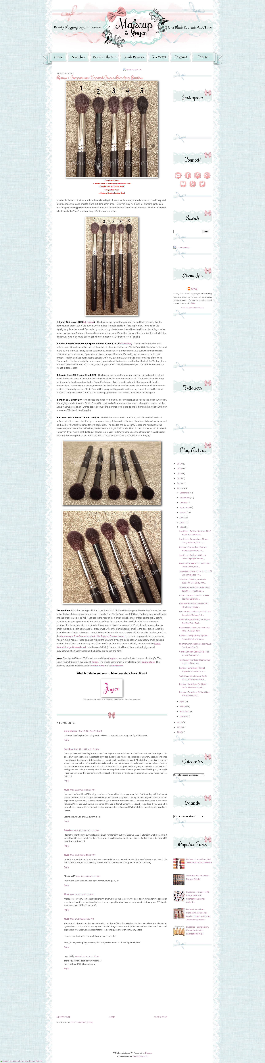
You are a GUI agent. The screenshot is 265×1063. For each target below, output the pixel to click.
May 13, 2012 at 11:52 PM (82, 855)
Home (112, 1017)
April (182, 702)
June (182, 522)
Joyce (66, 790)
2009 (179, 732)
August (183, 512)
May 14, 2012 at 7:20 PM (82, 894)
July (182, 517)
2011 (179, 722)
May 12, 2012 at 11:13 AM (82, 790)
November (185, 498)
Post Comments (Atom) (82, 1022)
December (185, 493)
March (183, 707)
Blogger (148, 1053)
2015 (179, 474)
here (193, 303)
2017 (179, 464)
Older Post (160, 1017)
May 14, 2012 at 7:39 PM (82, 919)
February (184, 711)
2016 (179, 469)
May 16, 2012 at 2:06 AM (87, 956)
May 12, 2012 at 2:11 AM (90, 731)
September (185, 508)
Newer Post (63, 1017)
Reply (66, 740)
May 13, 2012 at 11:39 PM (86, 830)
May (182, 527)
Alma (66, 894)
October (184, 503)
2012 (179, 488)
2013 (179, 483)
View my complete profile (192, 308)
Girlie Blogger (70, 731)
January (183, 716)
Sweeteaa (68, 749)
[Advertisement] (192, 341)
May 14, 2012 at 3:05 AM (88, 876)
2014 (179, 479)
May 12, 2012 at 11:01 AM (86, 749)
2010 (179, 727)
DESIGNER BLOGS (140, 1056)
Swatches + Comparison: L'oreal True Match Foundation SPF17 (197, 930)
